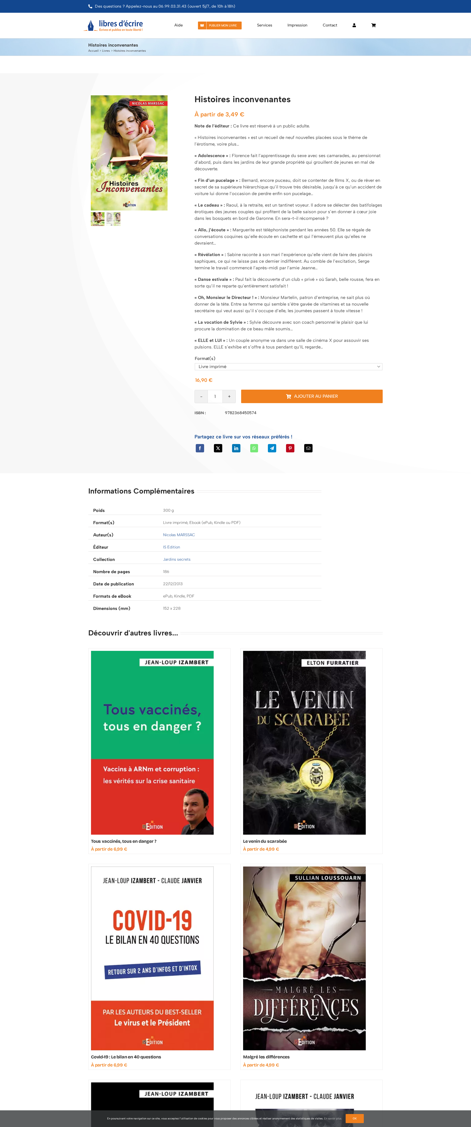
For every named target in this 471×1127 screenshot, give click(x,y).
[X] (218, 448)
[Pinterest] (290, 448)
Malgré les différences (266, 1057)
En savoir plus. (333, 1118)
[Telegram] (272, 448)
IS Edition (171, 547)
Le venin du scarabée (265, 841)
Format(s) (205, 358)
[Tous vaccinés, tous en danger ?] (152, 653)
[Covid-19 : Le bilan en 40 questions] (152, 868)
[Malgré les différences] (304, 868)
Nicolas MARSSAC (179, 535)
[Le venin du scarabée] (304, 653)
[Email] (308, 448)
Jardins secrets (177, 559)
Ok (355, 1118)
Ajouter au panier (316, 396)
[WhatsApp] (254, 448)
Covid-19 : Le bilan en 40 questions (126, 1057)
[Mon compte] (354, 25)
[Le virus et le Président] (304, 1084)
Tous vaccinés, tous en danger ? (123, 841)
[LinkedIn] (236, 448)
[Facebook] (200, 448)
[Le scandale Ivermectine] (152, 1084)
